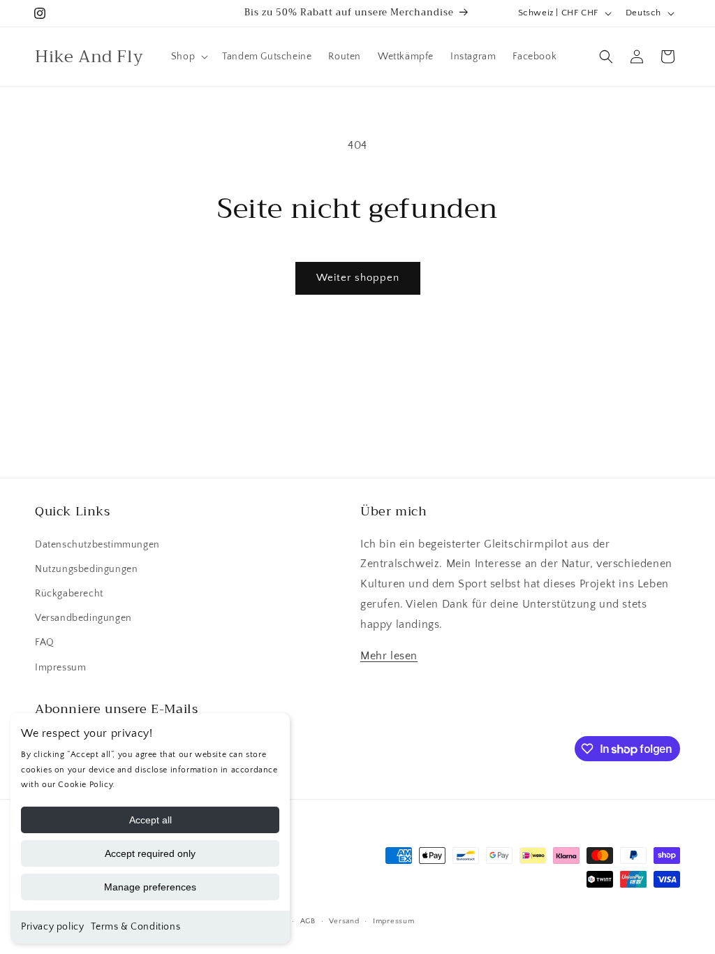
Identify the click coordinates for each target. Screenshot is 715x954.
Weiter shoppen (357, 278)
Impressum (60, 667)
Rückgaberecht (69, 593)
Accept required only (150, 853)
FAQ (44, 642)
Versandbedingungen (83, 618)
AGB (308, 921)
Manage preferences (150, 887)
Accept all (150, 819)
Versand (344, 921)
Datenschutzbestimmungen (97, 544)
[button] (188, 56)
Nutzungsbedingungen (86, 569)
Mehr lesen (389, 656)
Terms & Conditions (135, 926)
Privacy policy (52, 926)
